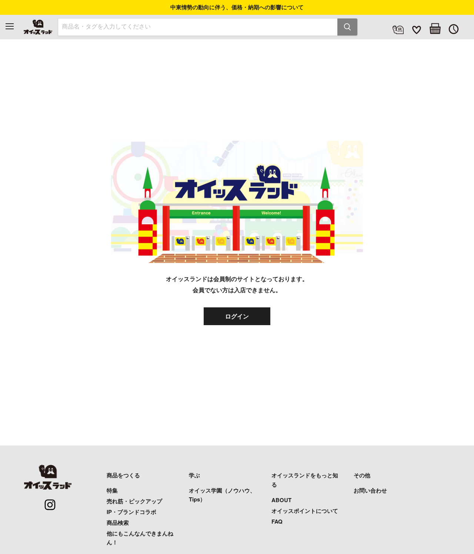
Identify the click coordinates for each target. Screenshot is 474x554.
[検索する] (347, 27)
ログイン (237, 316)
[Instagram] (46, 500)
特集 (112, 490)
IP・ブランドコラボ (131, 512)
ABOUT (281, 500)
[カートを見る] (435, 28)
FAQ (277, 521)
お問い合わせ (370, 490)
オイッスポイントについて (304, 511)
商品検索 (118, 522)
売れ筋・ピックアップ (134, 501)
